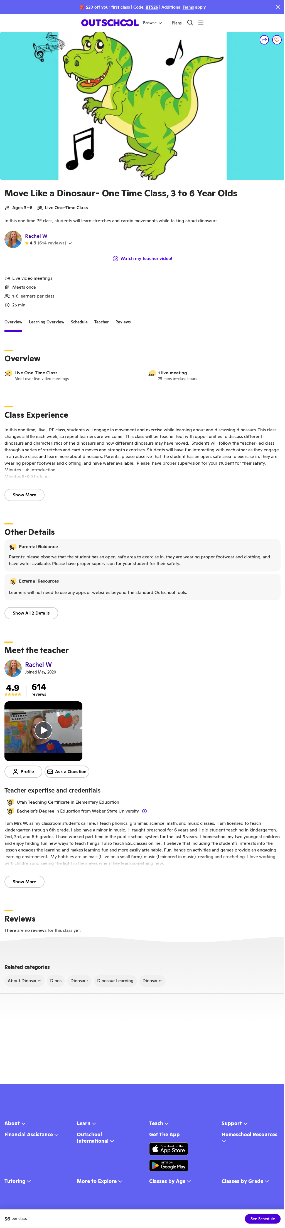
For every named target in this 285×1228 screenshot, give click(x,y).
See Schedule (262, 1218)
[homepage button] (110, 22)
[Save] (277, 39)
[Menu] (201, 23)
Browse (150, 22)
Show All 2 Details (31, 613)
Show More (24, 495)
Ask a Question (71, 771)
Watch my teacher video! (146, 258)
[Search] (190, 22)
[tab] (13, 322)
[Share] (264, 39)
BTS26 (152, 7)
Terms (188, 7)
